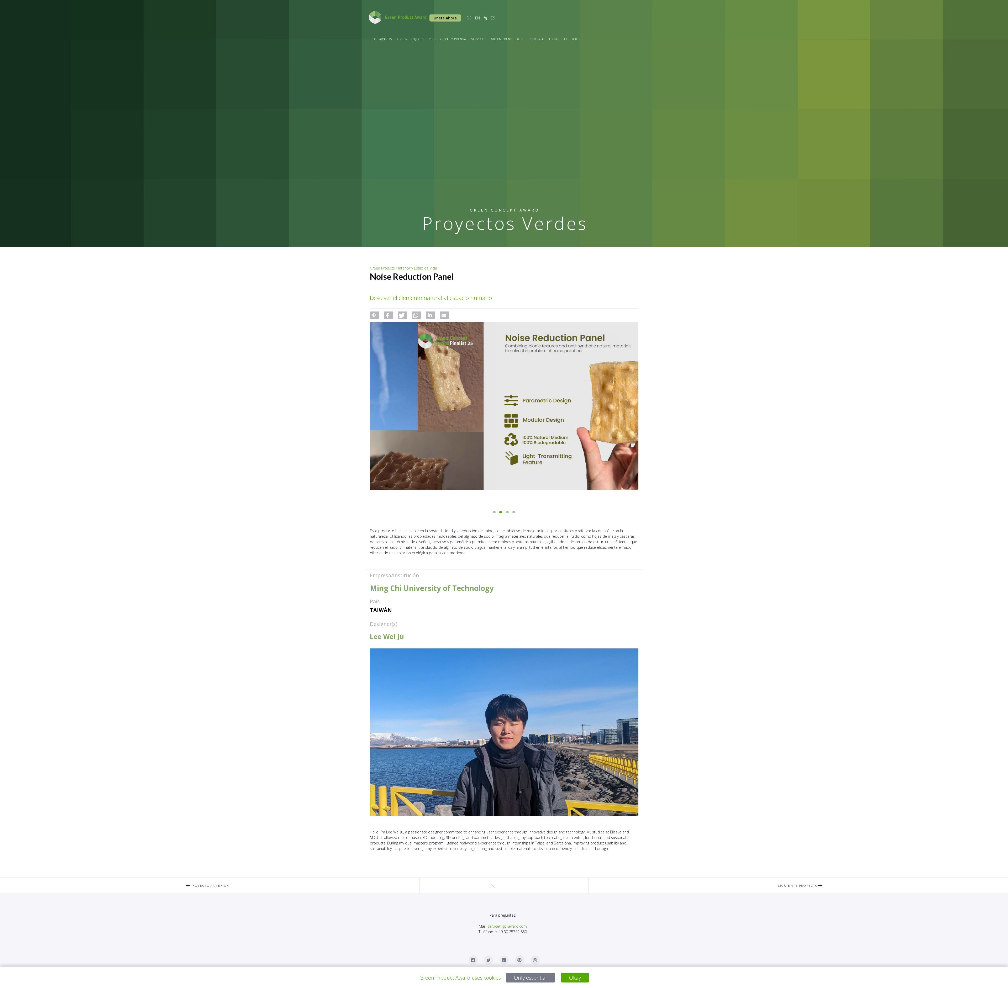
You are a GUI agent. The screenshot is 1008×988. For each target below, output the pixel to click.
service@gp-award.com (507, 926)
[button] (374, 315)
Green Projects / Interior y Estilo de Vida (403, 268)
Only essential (530, 977)
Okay (575, 977)
